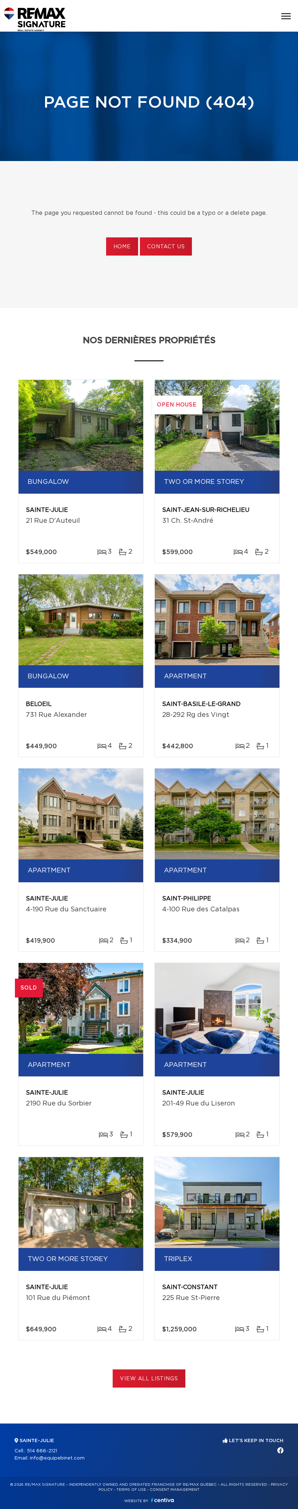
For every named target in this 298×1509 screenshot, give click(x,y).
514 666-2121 (42, 1451)
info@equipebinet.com (57, 1458)
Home (122, 246)
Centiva (162, 1500)
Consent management (175, 1490)
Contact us (166, 246)
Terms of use (131, 1490)
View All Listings (149, 1378)
